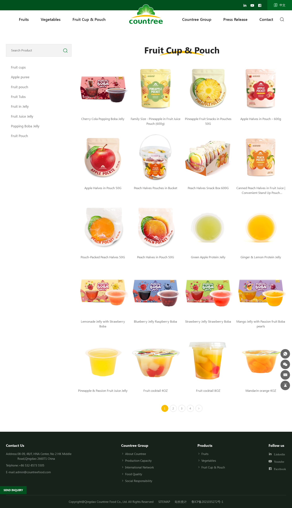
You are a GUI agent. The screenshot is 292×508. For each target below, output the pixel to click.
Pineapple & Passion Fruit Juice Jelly (103, 390)
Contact (266, 19)
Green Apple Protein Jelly (208, 257)
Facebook (280, 468)
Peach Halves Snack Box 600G (208, 188)
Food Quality (133, 474)
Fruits (24, 19)
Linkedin (279, 454)
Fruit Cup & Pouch (89, 19)
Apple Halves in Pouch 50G (102, 188)
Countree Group (196, 19)
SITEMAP (164, 502)
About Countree (135, 454)
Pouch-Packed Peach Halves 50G (103, 257)
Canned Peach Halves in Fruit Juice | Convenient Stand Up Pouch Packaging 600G (260, 192)
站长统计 (181, 502)
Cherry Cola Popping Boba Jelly (102, 119)
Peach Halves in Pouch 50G (155, 257)
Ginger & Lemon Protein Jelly (261, 257)
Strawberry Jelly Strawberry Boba (208, 321)
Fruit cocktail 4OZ (155, 390)
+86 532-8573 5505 (31, 465)
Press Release (235, 19)
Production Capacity (138, 461)
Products (204, 445)
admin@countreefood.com (33, 472)
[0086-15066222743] (285, 354)
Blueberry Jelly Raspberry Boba (155, 321)
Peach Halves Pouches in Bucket (155, 188)
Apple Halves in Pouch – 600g (260, 119)
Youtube (279, 461)
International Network (139, 467)
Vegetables (51, 19)
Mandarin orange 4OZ (261, 390)
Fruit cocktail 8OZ (208, 390)
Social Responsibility (138, 481)
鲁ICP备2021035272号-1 (207, 502)
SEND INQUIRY (13, 490)
